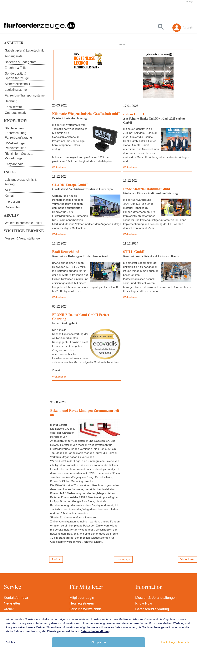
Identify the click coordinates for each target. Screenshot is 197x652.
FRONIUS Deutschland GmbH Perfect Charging (80, 316)
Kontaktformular (16, 598)
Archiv (8, 609)
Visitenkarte (187, 559)
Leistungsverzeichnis (85, 609)
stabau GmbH (133, 113)
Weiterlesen (59, 167)
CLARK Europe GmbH (70, 184)
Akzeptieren (98, 642)
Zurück (56, 559)
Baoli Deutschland (65, 251)
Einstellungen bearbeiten (176, 642)
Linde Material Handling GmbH (147, 188)
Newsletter (12, 603)
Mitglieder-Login (81, 598)
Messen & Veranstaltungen (156, 598)
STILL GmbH (133, 251)
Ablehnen (11, 642)
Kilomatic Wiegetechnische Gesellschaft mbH (86, 113)
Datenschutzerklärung (152, 609)
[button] (85, 12)
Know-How (143, 603)
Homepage (123, 559)
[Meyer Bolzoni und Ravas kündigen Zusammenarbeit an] (99, 429)
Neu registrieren (81, 603)
